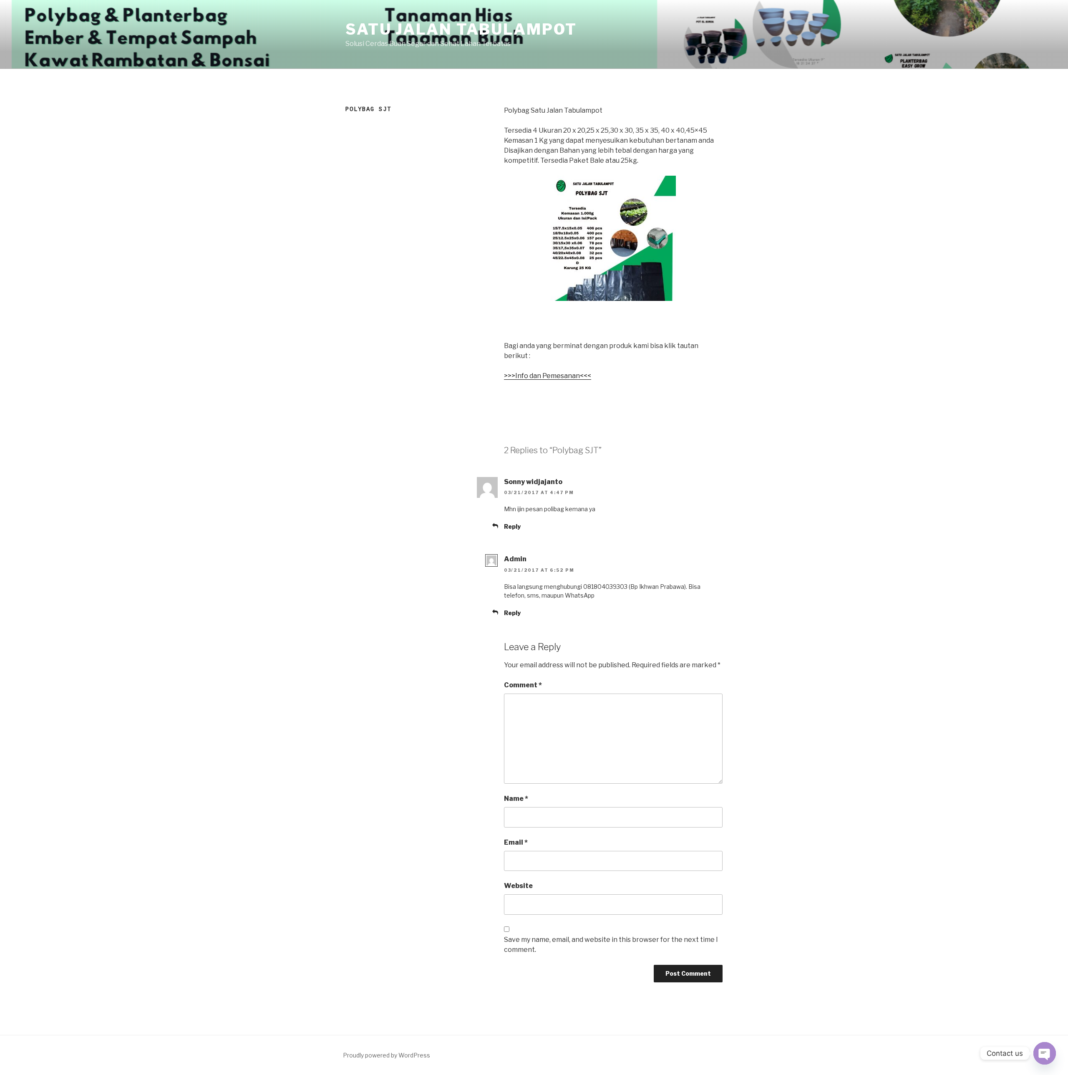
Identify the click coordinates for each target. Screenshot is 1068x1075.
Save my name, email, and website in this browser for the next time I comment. (611, 945)
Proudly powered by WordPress (386, 1055)
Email (516, 842)
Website (518, 886)
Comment (523, 685)
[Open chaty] (1044, 1053)
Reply (512, 526)
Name (516, 798)
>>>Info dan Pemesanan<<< (547, 376)
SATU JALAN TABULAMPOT (461, 29)
